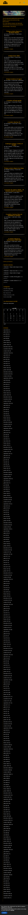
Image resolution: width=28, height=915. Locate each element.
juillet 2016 (6, 583)
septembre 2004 (7, 874)
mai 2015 (6, 612)
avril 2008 (6, 784)
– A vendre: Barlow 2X (11, 280)
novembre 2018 (7, 524)
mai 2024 (6, 386)
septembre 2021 (7, 453)
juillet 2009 (6, 753)
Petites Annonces (8, 294)
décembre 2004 (7, 868)
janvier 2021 (6, 470)
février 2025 (6, 367)
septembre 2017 (7, 554)
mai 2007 (6, 807)
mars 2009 (6, 761)
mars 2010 (6, 740)
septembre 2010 (7, 728)
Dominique (8, 102)
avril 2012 (6, 690)
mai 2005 (6, 858)
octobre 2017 (6, 552)
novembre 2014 (7, 625)
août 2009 (6, 751)
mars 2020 (6, 491)
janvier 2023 (6, 420)
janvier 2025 (6, 369)
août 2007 (6, 801)
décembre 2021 (7, 447)
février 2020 (6, 493)
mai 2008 (6, 782)
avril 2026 (6, 338)
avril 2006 (6, 835)
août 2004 (6, 876)
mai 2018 (6, 537)
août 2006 (6, 826)
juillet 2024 (6, 382)
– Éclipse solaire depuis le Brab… (13, 267)
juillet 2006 (6, 828)
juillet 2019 (6, 508)
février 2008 (6, 788)
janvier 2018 (6, 545)
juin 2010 (6, 734)
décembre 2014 (7, 623)
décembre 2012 (7, 673)
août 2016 (6, 581)
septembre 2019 (7, 503)
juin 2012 (6, 686)
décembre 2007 (7, 793)
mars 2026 (6, 340)
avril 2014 (6, 640)
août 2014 (6, 631)
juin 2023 (6, 409)
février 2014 (6, 644)
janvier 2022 (6, 445)
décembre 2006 (7, 818)
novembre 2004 (7, 870)
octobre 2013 (6, 652)
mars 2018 (6, 541)
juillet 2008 (6, 778)
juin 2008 (6, 780)
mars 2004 (6, 887)
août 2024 (6, 380)
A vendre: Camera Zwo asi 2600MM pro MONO (14, 214)
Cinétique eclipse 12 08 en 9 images (14, 144)
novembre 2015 (7, 600)
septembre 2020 (7, 478)
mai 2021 (6, 462)
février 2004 (6, 889)
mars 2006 (6, 837)
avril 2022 (6, 439)
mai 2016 (6, 587)
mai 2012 (6, 688)
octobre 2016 (6, 577)
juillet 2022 (6, 432)
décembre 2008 (7, 767)
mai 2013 (6, 663)
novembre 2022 (7, 424)
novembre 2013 (7, 650)
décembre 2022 (7, 422)
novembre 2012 (7, 675)
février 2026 (6, 342)
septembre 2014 (7, 629)
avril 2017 (6, 564)
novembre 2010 (7, 723)
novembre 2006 (7, 820)
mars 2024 (6, 390)
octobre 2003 (6, 897)
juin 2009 (6, 755)
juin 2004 (6, 881)
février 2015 (6, 619)
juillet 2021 (6, 457)
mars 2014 (6, 642)
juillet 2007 (6, 803)
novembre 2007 (7, 795)
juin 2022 (6, 434)
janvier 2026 (6, 344)
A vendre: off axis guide (14, 100)
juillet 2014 (6, 633)
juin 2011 (6, 709)
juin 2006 (6, 830)
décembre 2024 (7, 371)
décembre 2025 (7, 346)
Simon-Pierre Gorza (10, 34)
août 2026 (6, 330)
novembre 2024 (7, 374)
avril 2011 (6, 713)
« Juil (5, 324)
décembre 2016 (7, 573)
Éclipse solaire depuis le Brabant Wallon (14, 31)
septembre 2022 (7, 428)
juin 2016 (6, 585)
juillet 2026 (6, 332)
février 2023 (6, 418)
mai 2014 (6, 638)
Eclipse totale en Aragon (14, 79)
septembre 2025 (7, 353)
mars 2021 (6, 466)
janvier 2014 (6, 646)
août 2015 (6, 606)
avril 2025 (6, 363)
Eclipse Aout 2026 (14, 56)
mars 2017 (6, 566)
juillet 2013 (6, 659)
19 (10, 318)
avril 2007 (6, 809)
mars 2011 (6, 715)
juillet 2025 (6, 357)
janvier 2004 (6, 891)
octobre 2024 (6, 376)
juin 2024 (6, 384)
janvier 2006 (6, 841)
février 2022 (6, 443)
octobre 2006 (6, 822)
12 (10, 316)
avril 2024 (6, 388)
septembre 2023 (7, 403)
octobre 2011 (6, 700)
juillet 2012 (6, 684)
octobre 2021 (6, 451)
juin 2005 (6, 855)
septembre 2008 (7, 774)
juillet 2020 (6, 483)
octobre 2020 (6, 476)
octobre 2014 (6, 627)
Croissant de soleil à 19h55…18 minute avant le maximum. (14, 190)
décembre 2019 (7, 497)
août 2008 (6, 776)
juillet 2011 (6, 707)
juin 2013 (6, 661)
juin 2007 (6, 805)
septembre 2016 (7, 579)
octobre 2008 (6, 772)
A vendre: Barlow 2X (14, 122)
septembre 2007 (7, 799)
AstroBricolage (7, 288)
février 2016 (6, 594)
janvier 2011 (6, 719)
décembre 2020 (7, 472)
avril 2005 (6, 860)
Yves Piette (8, 80)
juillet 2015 (6, 608)
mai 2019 (6, 512)
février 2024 (6, 392)
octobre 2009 (6, 746)
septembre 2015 (7, 604)
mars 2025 (6, 365)
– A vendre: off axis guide (12, 276)
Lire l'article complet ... (9, 49)
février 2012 (6, 694)
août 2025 (6, 355)
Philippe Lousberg (10, 169)
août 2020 (6, 480)
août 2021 (6, 455)
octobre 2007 (6, 797)
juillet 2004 (6, 878)
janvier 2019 (6, 520)
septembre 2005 (7, 849)
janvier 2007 (6, 816)
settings (12, 910)
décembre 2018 (7, 522)
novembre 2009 (7, 744)
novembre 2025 (7, 348)
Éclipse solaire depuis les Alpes (14, 168)
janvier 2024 (6, 394)
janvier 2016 (6, 596)
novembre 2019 (7, 499)
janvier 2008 (6, 791)
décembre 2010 (7, 721)
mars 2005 (6, 862)
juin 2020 (6, 485)
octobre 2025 (6, 351)
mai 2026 (6, 336)
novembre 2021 (7, 449)
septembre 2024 (7, 378)
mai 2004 (6, 883)
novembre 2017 (7, 550)
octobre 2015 (6, 602)
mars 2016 (6, 591)
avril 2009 (6, 759)
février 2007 (6, 814)
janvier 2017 (6, 570)
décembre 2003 (7, 893)
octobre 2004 (6, 872)
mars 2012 (6, 692)
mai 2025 (6, 361)
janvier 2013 (6, 671)
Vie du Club (6, 297)
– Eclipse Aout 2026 (10, 270)
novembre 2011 (7, 698)
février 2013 (6, 669)
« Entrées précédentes (8, 261)
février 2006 (6, 839)
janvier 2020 (6, 495)
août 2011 (6, 705)
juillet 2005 (6, 853)
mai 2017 (6, 562)
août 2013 (6, 656)
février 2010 (6, 742)
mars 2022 (6, 441)
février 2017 (6, 568)
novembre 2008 (7, 770)
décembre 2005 (7, 843)
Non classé (6, 292)
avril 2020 (6, 489)
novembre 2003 (7, 895)
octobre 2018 (6, 527)
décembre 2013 (7, 648)
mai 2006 (6, 832)
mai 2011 (6, 711)
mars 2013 (6, 667)
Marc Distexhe (9, 146)
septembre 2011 (7, 703)
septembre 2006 (7, 824)
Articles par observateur (9, 303)
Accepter (4, 912)
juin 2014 (6, 635)
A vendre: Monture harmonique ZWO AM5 (14, 239)
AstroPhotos (6, 35)
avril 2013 (6, 665)
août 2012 (6, 682)
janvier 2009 (6, 765)
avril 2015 (6, 615)
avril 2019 (6, 514)
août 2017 (6, 556)
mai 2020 (6, 487)
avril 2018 (6, 539)
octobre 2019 (6, 501)
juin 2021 (6, 459)
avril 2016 (6, 589)
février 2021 (6, 468)
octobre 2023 (6, 401)
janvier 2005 (6, 866)
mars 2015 (6, 617)
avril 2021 (6, 464)
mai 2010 (6, 736)
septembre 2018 (7, 529)
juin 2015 (6, 610)
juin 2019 (6, 510)
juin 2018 (6, 535)
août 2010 (6, 730)
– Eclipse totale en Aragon (12, 273)
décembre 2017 (7, 547)
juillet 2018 (6, 533)
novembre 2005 (7, 845)
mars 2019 (6, 516)
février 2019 (6, 518)
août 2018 (6, 531)
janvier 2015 (6, 621)
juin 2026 (6, 334)
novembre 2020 (7, 474)
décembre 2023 (7, 397)
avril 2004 (6, 885)
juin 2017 (6, 560)
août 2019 (6, 506)
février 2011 (6, 717)
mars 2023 (6, 415)
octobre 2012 (6, 677)
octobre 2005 (6, 847)
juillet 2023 (6, 407)
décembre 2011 (7, 696)
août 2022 (6, 430)
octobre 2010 (6, 726)
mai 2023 (6, 411)
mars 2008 (6, 786)
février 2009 (6, 763)
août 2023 (6, 405)
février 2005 (6, 864)
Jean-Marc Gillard (9, 57)
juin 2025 (6, 359)
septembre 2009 (7, 749)
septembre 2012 (7, 679)
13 (13, 316)
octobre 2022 (6, 426)
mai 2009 (6, 757)
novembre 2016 (7, 575)
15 (19, 316)
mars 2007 (6, 811)
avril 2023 (6, 413)
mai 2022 (6, 436)
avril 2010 (6, 738)
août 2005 (6, 851)
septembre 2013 (7, 654)
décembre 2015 (7, 598)
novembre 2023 (7, 399)
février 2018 (6, 543)
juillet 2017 (6, 558)
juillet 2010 (6, 732)
